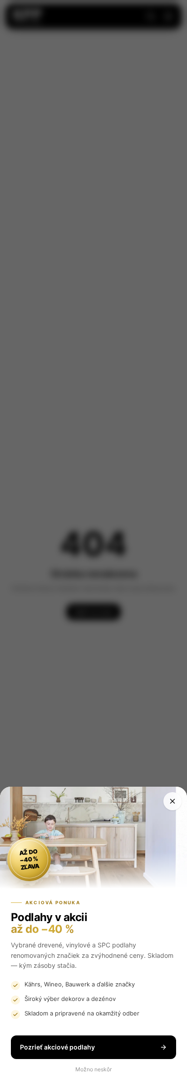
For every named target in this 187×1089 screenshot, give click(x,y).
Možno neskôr (93, 1069)
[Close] (172, 801)
